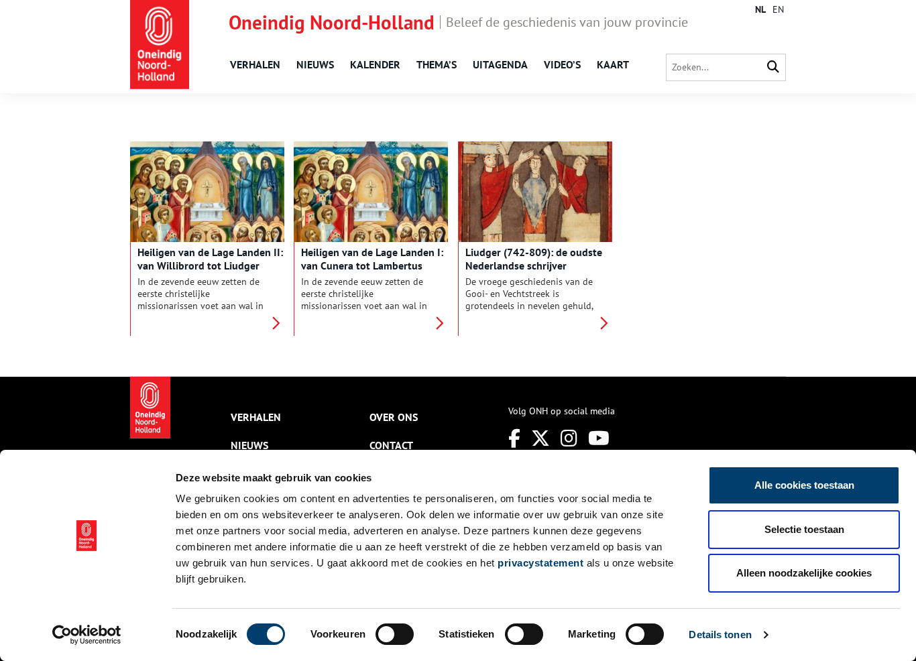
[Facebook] (514, 438)
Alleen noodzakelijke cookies (804, 573)
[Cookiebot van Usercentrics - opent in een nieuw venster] (87, 635)
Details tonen (720, 634)
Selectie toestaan (804, 529)
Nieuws (315, 64)
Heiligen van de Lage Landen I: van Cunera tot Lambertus (372, 258)
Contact (391, 445)
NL (760, 9)
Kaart (613, 64)
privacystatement (540, 562)
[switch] (395, 634)
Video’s (562, 64)
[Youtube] (599, 438)
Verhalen (255, 64)
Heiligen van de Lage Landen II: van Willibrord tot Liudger (210, 258)
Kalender (375, 64)
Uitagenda (500, 64)
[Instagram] (569, 438)
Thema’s (436, 64)
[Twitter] (540, 438)
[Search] (773, 67)
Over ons (393, 417)
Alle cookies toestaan (804, 485)
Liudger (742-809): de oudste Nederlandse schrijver (533, 258)
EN (778, 9)
